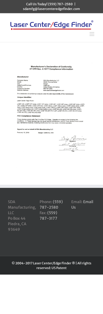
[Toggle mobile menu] (92, 34)
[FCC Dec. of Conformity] (51, 58)
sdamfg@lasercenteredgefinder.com (51, 9)
